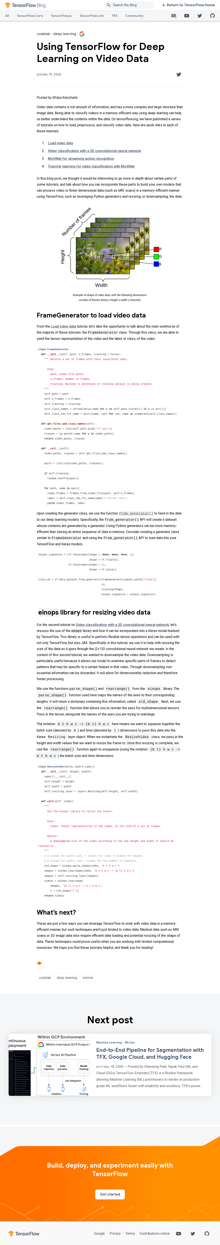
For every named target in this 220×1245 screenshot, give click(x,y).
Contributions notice (154, 1233)
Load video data (60, 143)
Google (100, 1233)
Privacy (115, 1233)
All (7, 16)
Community (134, 16)
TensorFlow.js (61, 16)
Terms (130, 1233)
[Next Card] (110, 1065)
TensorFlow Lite (91, 16)
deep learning (67, 978)
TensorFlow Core (30, 16)
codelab (45, 978)
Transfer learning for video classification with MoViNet (91, 166)
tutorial (88, 978)
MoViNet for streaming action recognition (81, 159)
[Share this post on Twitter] (178, 74)
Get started (110, 1194)
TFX (115, 16)
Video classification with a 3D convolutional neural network (94, 151)
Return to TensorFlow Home (191, 5)
